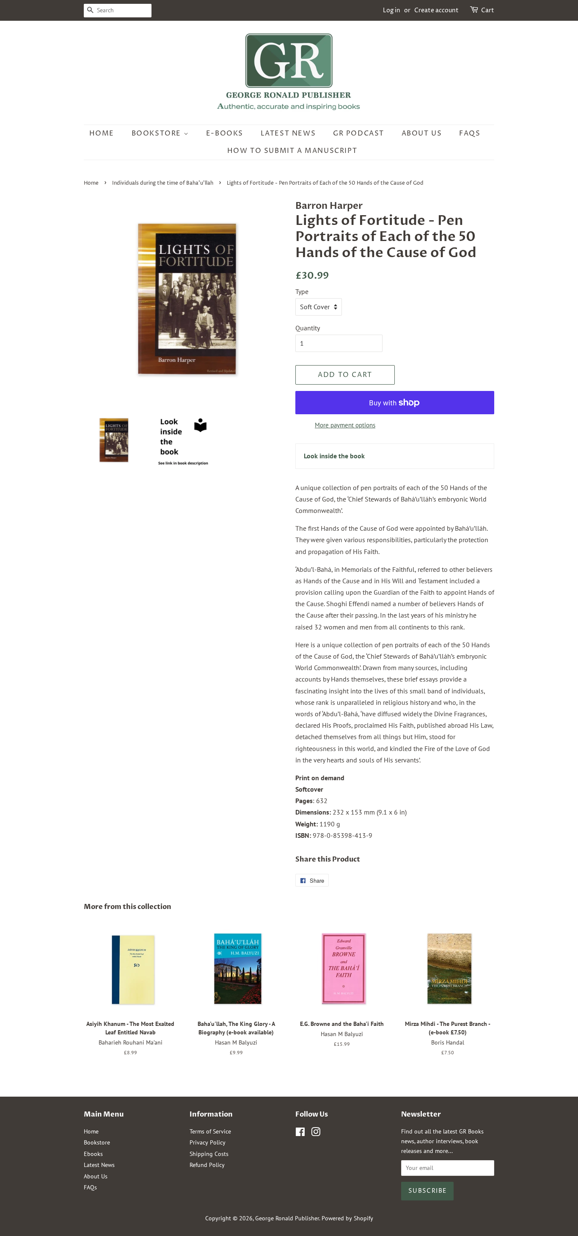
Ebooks (93, 1154)
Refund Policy (207, 1165)
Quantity (307, 328)
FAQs (469, 133)
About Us (422, 133)
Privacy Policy (208, 1142)
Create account (436, 10)
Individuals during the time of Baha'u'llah (162, 183)
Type (301, 291)
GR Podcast (358, 133)
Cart (487, 10)
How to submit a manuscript (292, 150)
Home (101, 133)
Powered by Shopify (347, 1218)
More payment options (345, 425)
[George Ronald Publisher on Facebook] (300, 1133)
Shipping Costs (209, 1154)
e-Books (224, 133)
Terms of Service (210, 1131)
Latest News (288, 133)
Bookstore (158, 133)
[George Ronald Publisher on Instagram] (315, 1133)
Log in (391, 10)
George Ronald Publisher (287, 1218)
